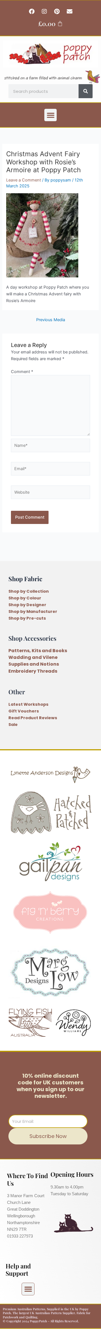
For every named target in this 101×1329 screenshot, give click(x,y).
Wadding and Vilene (33, 657)
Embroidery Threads (32, 671)
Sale (13, 724)
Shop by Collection (28, 591)
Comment (22, 371)
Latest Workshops (28, 704)
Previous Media (50, 320)
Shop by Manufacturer (32, 611)
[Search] (86, 91)
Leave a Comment (23, 180)
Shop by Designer (27, 605)
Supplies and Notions (33, 664)
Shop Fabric (25, 578)
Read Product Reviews (32, 718)
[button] (50, 115)
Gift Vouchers (23, 711)
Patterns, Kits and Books (37, 650)
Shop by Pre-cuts (27, 618)
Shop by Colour (24, 598)
